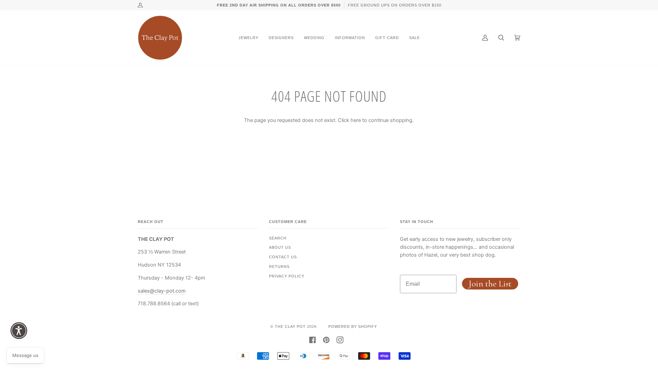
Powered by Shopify (352, 326)
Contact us (283, 257)
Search (278, 238)
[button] (18, 330)
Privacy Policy (286, 276)
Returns (279, 266)
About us (280, 247)
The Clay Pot (290, 326)
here (356, 120)
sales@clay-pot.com (162, 291)
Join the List (490, 283)
